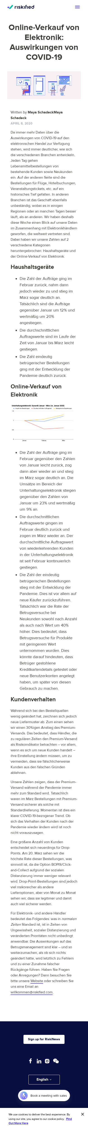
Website (36, 981)
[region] (44, 1118)
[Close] (83, 1114)
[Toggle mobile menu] (77, 7)
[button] (44, 1079)
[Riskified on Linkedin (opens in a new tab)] (39, 1061)
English (42, 1079)
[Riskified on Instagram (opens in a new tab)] (47, 1061)
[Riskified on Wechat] (56, 1061)
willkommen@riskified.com (32, 992)
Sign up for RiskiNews (44, 1039)
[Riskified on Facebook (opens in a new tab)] (30, 1060)
